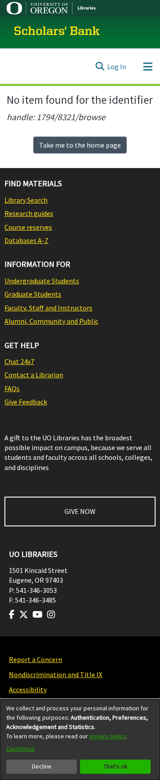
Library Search (26, 200)
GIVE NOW (80, 511)
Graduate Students (32, 294)
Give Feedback (25, 401)
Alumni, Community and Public (51, 321)
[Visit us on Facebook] (12, 614)
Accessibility (28, 689)
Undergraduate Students (41, 280)
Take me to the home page (80, 145)
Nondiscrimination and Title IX (55, 674)
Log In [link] (116, 66)
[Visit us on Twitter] (23, 614)
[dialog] (80, 739)
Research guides (28, 213)
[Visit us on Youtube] (37, 614)
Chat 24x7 (19, 361)
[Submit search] (99, 66)
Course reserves (28, 227)
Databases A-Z (26, 240)
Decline (42, 766)
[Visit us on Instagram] (51, 614)
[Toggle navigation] (147, 66)
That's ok (116, 766)
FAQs (12, 388)
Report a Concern (35, 659)
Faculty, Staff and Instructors (48, 307)
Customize (20, 749)
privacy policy (107, 736)
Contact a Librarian (33, 374)
